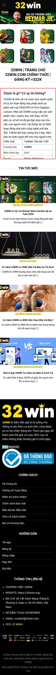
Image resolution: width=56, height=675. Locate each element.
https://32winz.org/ (29, 592)
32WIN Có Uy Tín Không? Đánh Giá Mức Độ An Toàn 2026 (28, 212)
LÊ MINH (17, 624)
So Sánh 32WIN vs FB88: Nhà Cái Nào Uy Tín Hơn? (28, 267)
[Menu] (4, 5)
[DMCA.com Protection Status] (11, 446)
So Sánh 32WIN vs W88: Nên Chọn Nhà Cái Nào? (28, 320)
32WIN (7, 99)
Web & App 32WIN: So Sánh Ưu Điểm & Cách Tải (28, 373)
